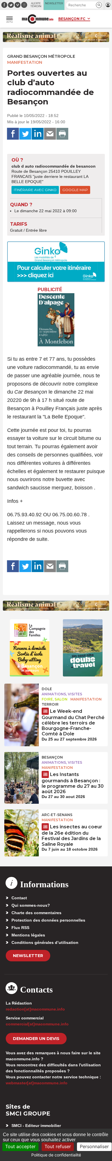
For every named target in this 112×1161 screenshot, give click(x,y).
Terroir (50, 704)
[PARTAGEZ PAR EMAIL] (50, 134)
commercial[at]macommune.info (37, 1024)
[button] (99, 5)
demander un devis (36, 1038)
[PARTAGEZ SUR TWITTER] (25, 134)
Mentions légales (28, 935)
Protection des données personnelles (48, 920)
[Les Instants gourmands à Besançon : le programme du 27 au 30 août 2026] (21, 765)
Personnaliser (94, 1146)
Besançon (52, 757)
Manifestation (24, 62)
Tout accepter (20, 1146)
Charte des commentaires (36, 912)
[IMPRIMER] (62, 134)
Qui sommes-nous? (30, 905)
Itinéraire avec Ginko (35, 190)
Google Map (75, 190)
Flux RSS (20, 927)
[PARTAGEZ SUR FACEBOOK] (13, 134)
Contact (19, 898)
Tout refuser (58, 1146)
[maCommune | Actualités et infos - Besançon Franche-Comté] (37, 19)
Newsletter (28, 955)
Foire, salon (54, 699)
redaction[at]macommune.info (35, 1009)
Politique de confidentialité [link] (56, 1154)
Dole (47, 689)
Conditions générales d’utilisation (44, 942)
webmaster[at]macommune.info (36, 1083)
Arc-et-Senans (57, 815)
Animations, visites (62, 694)
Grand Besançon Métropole (41, 56)
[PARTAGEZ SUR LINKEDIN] (37, 134)
